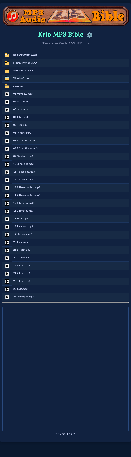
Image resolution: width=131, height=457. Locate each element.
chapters (18, 86)
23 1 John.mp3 (21, 265)
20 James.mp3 (21, 242)
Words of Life (21, 78)
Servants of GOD (23, 70)
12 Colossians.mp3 (23, 179)
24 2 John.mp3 (21, 273)
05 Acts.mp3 (20, 125)
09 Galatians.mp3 (23, 156)
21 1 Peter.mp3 (21, 250)
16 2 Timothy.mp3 (23, 211)
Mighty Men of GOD (25, 63)
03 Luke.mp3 (20, 109)
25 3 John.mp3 (21, 281)
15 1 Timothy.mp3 (23, 203)
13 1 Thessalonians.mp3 (26, 187)
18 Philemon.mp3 (23, 226)
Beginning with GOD (25, 55)
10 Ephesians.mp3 (23, 164)
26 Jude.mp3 (20, 289)
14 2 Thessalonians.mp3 (26, 195)
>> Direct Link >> (65, 433)
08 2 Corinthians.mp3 (25, 148)
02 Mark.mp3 (20, 101)
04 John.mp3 (20, 117)
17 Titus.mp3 (20, 218)
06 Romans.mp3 (22, 132)
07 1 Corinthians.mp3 (25, 140)
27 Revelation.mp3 (23, 296)
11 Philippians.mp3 (24, 171)
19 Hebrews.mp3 (22, 234)
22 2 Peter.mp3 (21, 257)
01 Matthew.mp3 (23, 94)
